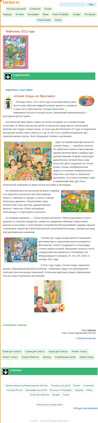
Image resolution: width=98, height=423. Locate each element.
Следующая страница (14, 325)
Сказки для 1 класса (11, 351)
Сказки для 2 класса (34, 351)
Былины (47, 357)
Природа (7, 14)
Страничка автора (86, 338)
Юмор (45, 14)
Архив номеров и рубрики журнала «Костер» (27, 385)
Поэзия (48, 9)
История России (15, 390)
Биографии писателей (36, 390)
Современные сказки (65, 357)
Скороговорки (44, 20)
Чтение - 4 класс (79, 351)
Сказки (58, 20)
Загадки (76, 14)
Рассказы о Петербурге (61, 390)
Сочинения (35, 9)
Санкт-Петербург (61, 14)
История (20, 14)
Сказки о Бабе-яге (30, 357)
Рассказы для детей (16, 9)
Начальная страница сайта (50, 405)
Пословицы (89, 14)
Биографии (33, 14)
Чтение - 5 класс (10, 357)
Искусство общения (39, 395)
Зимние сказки (86, 357)
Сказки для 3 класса (58, 351)
